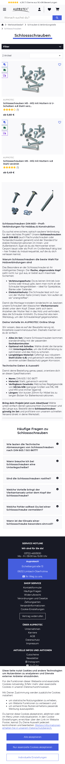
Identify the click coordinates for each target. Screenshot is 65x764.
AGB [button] (32, 636)
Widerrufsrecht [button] (32, 594)
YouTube (34, 665)
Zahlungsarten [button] (32, 602)
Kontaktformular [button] (32, 587)
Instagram (34, 661)
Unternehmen (32, 629)
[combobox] (46, 55)
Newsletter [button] (32, 658)
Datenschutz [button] (33, 639)
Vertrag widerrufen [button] (32, 616)
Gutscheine (32, 654)
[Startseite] (2, 25)
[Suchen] (57, 17)
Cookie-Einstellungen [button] (32, 609)
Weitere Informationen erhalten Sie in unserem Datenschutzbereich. (31, 726)
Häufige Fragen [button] (32, 591)
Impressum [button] (32, 643)
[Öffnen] (60, 46)
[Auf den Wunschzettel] (59, 64)
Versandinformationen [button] (32, 605)
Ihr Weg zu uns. (34, 576)
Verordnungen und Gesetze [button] (33, 598)
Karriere (32, 632)
